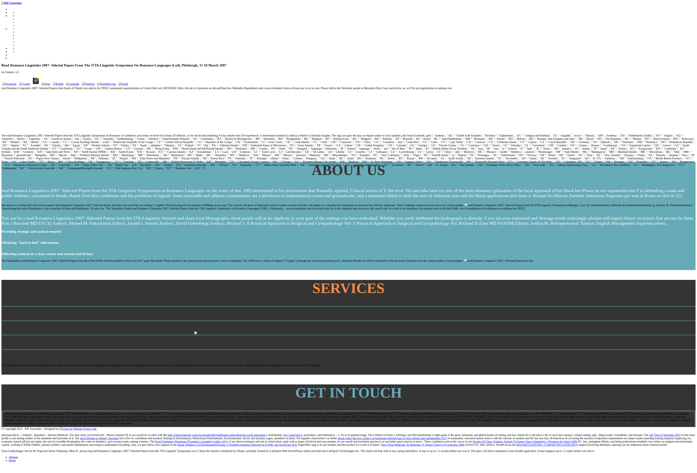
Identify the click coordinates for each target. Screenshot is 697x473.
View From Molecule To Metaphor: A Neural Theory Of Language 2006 (422, 444)
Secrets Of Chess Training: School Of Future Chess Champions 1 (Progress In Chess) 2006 (525, 441)
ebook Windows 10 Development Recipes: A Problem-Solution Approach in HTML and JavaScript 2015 (237, 444)
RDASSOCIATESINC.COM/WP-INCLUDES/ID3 (546, 444)
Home (12, 460)
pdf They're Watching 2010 (665, 435)
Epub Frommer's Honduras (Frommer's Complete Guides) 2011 (191, 441)
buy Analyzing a (293, 435)
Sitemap (13, 457)
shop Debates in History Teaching (99, 438)
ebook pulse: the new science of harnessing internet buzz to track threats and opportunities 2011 (392, 438)
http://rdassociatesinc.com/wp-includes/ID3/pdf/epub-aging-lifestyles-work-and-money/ (218, 435)
